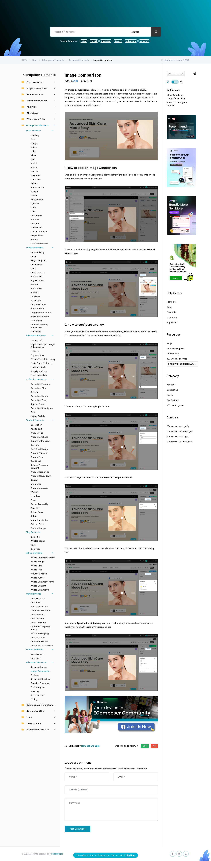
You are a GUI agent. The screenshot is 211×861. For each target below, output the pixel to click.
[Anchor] (118, 168)
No (154, 745)
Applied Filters (37, 404)
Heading (35, 135)
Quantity (35, 508)
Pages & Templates (37, 88)
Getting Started (35, 82)
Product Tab (37, 433)
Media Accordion (39, 231)
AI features (32, 113)
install (94, 41)
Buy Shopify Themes (177, 358)
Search (34, 284)
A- (170, 73)
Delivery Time (37, 524)
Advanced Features (37, 100)
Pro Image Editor (39, 375)
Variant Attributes (39, 520)
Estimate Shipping (40, 633)
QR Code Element (40, 243)
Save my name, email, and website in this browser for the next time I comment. (107, 768)
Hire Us (170, 395)
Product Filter (37, 308)
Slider (33, 155)
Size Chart (36, 461)
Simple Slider (37, 235)
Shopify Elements (34, 247)
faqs (83, 41)
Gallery (34, 183)
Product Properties (40, 472)
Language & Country (41, 312)
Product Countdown (41, 476)
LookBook (35, 296)
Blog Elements (33, 532)
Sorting (34, 392)
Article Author (37, 577)
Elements (171, 312)
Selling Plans (37, 512)
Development (34, 723)
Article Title (36, 569)
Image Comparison (40, 671)
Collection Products (40, 384)
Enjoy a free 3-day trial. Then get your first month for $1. (105, 855)
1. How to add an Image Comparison (176, 97)
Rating (34, 516)
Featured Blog (37, 252)
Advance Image (39, 667)
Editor (169, 307)
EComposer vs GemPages (180, 431)
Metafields (36, 484)
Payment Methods (40, 316)
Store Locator (37, 695)
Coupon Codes (38, 304)
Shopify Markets (39, 371)
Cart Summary (38, 622)
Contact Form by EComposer (39, 326)
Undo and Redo (38, 367)
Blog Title (35, 536)
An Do (75, 80)
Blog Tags (35, 549)
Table (33, 207)
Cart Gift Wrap (38, 598)
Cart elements (33, 593)
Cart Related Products (42, 645)
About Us (171, 384)
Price (33, 500)
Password (35, 292)
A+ (181, 73)
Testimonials (37, 227)
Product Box (37, 288)
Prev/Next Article (39, 573)
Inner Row (35, 175)
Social (34, 163)
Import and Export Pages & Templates (43, 346)
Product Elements (35, 420)
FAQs (29, 717)
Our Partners (173, 400)
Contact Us (172, 389)
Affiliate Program (175, 405)
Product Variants (39, 453)
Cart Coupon (37, 618)
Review (34, 480)
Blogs (169, 343)
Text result (36, 658)
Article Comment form (42, 581)
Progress (35, 219)
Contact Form (38, 272)
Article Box (36, 300)
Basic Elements (33, 130)
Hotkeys (35, 351)
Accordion (36, 179)
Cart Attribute (38, 637)
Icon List (35, 171)
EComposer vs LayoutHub (179, 441)
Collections (36, 264)
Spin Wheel (36, 320)
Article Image (37, 561)
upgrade (105, 41)
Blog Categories (39, 260)
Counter (35, 223)
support (144, 41)
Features (35, 675)
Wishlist (34, 492)
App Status (172, 322)
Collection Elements (36, 379)
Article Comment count (43, 557)
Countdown (36, 215)
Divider (34, 195)
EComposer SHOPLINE (38, 729)
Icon (33, 159)
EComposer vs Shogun (178, 436)
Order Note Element (41, 610)
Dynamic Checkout (40, 441)
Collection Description (42, 408)
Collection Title (38, 388)
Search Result (37, 654)
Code (33, 256)
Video (33, 211)
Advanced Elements (36, 662)
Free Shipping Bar (39, 606)
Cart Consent (37, 614)
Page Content (38, 280)
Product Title (37, 457)
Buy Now (35, 445)
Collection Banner (40, 396)
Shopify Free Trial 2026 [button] (181, 364)
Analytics (31, 106)
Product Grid (37, 276)
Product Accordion (40, 488)
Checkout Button (39, 641)
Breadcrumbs (37, 187)
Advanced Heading (40, 679)
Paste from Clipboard (41, 363)
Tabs (33, 151)
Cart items (36, 602)
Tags (33, 545)
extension (131, 41)
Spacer (34, 167)
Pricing (34, 699)
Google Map (37, 199)
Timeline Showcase (40, 683)
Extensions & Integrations (40, 705)
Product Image (38, 528)
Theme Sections (35, 94)
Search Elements (34, 649)
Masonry (35, 691)
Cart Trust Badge (39, 449)
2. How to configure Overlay (177, 104)
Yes (145, 745)
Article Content (38, 585)
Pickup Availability (39, 504)
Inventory (35, 496)
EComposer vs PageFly (178, 426)
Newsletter (36, 331)
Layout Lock (36, 340)
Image (34, 143)
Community (173, 353)
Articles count (38, 540)
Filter (33, 412)
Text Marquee (38, 687)
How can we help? (90, 746)
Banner (34, 239)
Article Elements (34, 553)
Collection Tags (38, 400)
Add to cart (36, 428)
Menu (33, 268)
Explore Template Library (43, 359)
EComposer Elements (37, 125)
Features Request (175, 348)
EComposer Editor (36, 119)
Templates (172, 301)
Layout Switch (38, 416)
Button (34, 147)
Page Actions (37, 355)
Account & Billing (35, 711)
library (118, 41)
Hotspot (35, 191)
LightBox (35, 203)
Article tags (36, 565)
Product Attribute (39, 437)
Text (33, 139)
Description (36, 424)
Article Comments (40, 589)
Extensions (172, 317)
